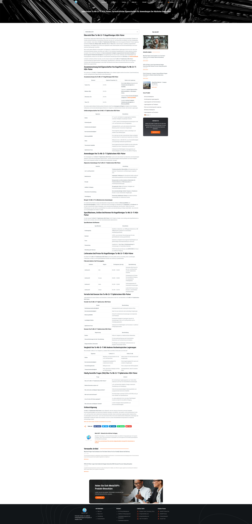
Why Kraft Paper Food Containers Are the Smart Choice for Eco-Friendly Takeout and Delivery (107, 451)
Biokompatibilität (132, 97)
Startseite (104, 2)
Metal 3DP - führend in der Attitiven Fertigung (106, 433)
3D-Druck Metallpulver (149, 96)
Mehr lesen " (145, 60)
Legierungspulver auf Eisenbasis (151, 112)
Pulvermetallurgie (134, 56)
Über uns (134, 2)
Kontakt (160, 2)
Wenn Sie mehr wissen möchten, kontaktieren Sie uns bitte (97, 421)
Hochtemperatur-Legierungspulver (151, 99)
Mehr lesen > (86, 459)
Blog (152, 2)
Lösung (124, 2)
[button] (137, 31)
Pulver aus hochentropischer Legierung (152, 107)
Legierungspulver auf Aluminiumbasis (152, 101)
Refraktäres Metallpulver (149, 109)
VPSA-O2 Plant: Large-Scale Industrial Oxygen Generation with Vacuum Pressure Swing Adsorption (108, 464)
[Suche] (177, 2)
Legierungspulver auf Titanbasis (151, 104)
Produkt (113, 2)
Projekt (144, 2)
